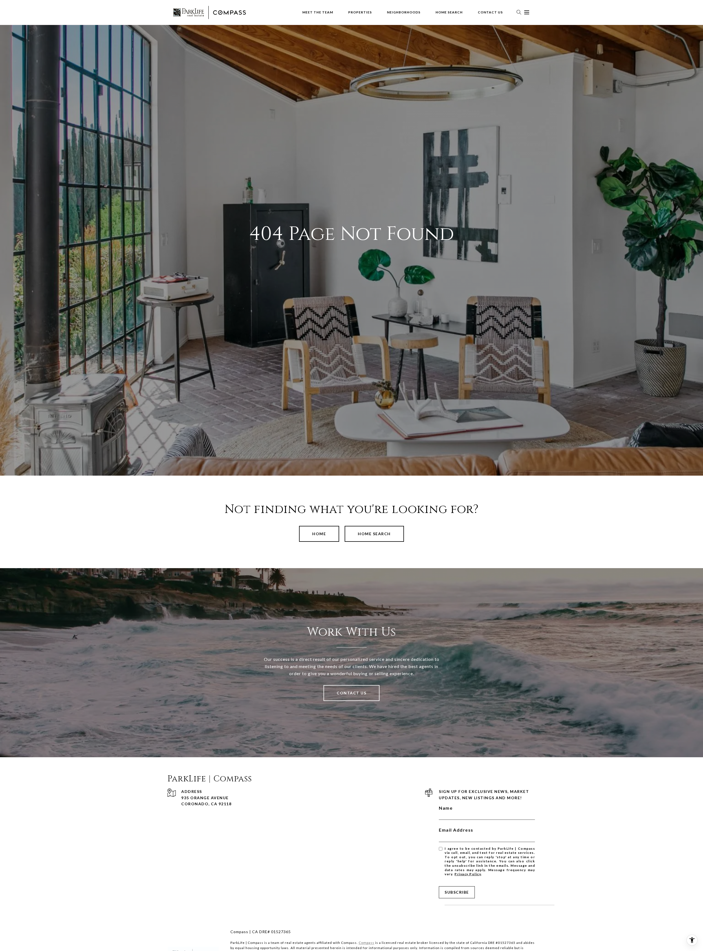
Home (319, 533)
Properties (360, 12)
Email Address (456, 829)
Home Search (449, 12)
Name (446, 807)
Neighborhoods (403, 12)
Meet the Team (317, 12)
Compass (366, 943)
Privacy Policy (467, 874)
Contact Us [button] (351, 693)
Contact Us (490, 12)
